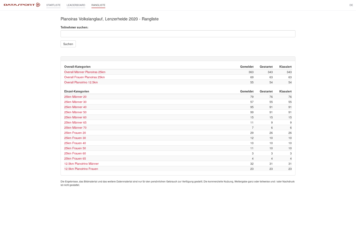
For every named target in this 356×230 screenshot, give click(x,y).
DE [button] (351, 5)
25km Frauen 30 (75, 138)
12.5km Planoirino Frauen (81, 169)
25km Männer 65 (75, 122)
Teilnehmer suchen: (74, 27)
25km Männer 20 (75, 97)
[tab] (178, 59)
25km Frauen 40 (75, 143)
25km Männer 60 (75, 117)
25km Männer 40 (75, 107)
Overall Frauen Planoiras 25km (84, 77)
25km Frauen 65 (75, 158)
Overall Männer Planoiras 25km (84, 72)
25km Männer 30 (75, 102)
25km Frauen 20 (75, 133)
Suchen (68, 44)
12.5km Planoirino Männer (81, 163)
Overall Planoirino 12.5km (81, 82)
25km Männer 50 (75, 112)
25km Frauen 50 (75, 148)
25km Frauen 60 (75, 153)
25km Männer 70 (75, 127)
